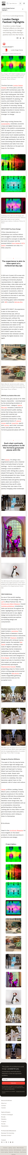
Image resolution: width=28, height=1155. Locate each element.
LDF (2, 602)
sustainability (5, 124)
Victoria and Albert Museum (10, 604)
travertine (14, 423)
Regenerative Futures (8, 667)
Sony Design (16, 243)
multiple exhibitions (7, 606)
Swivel (7, 460)
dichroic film (18, 302)
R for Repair (5, 658)
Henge (3, 789)
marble (6, 425)
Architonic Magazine (16, 830)
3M (6, 302)
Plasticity (13, 638)
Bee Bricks (15, 673)
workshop (15, 631)
